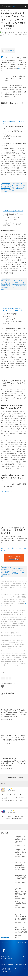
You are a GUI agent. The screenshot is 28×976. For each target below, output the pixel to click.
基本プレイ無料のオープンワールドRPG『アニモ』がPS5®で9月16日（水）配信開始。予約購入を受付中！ (14, 737)
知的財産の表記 (5, 969)
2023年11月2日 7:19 (10, 790)
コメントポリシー (6, 971)
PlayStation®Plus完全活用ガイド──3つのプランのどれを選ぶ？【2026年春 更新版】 (18, 571)
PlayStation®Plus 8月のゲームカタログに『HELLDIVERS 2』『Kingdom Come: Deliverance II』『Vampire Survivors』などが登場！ (14, 713)
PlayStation (9, 6)
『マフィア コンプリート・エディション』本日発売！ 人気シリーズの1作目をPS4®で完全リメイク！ (18, 187)
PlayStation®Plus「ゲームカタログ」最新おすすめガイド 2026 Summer (21, 878)
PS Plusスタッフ (10, 50)
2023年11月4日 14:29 (11, 812)
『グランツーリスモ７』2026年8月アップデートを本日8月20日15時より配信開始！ (20, 865)
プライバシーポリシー (20, 964)
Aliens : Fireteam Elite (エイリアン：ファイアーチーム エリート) (13, 309)
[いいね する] (9, 719)
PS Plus (2, 678)
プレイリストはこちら (7, 491)
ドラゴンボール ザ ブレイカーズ (13, 211)
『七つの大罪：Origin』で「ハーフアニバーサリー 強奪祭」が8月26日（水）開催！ (21, 917)
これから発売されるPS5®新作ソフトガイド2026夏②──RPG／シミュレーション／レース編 (20, 839)
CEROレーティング (19, 969)
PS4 (7, 678)
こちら (19, 69)
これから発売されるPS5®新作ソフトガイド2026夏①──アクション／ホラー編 (20, 852)
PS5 (10, 678)
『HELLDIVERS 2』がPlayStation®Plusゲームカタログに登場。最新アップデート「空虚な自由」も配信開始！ (13, 762)
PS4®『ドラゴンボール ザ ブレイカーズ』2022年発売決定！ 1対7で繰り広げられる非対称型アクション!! (19, 284)
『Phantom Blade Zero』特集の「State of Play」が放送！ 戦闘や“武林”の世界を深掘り (21, 930)
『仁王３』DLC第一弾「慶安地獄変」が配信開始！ (20, 903)
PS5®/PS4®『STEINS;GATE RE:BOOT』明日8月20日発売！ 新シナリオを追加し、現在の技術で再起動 (20, 892)
